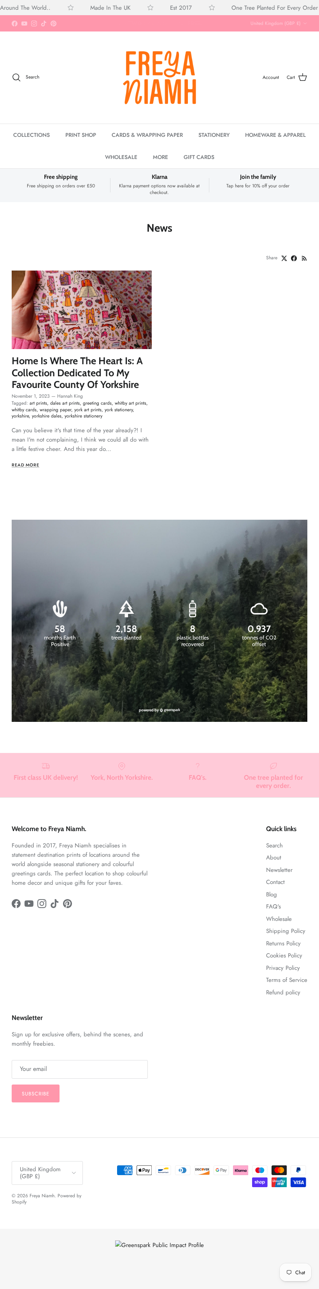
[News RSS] (304, 258)
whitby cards (24, 409)
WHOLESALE (121, 157)
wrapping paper (55, 409)
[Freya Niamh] (159, 77)
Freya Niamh (42, 1195)
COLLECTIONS (31, 135)
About (273, 857)
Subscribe (35, 1093)
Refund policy (283, 992)
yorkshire (20, 415)
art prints (38, 403)
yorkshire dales (46, 415)
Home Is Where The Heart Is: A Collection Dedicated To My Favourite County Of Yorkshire (77, 372)
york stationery (119, 409)
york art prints (88, 409)
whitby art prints (130, 403)
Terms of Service (286, 980)
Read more (25, 465)
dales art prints (65, 403)
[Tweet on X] (284, 258)
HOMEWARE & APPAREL (275, 135)
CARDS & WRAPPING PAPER (147, 135)
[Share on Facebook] (294, 258)
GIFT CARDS (199, 157)
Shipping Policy (285, 931)
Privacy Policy (283, 968)
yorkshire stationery (83, 415)
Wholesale (279, 919)
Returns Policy (283, 943)
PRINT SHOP (80, 135)
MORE (160, 157)
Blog (271, 894)
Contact (275, 882)
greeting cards (97, 403)
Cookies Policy (284, 955)
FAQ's (273, 906)
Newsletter (279, 870)
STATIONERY (214, 135)
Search (274, 845)
